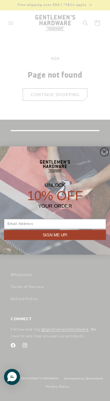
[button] (12, 377)
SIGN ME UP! (55, 235)
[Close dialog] (104, 152)
